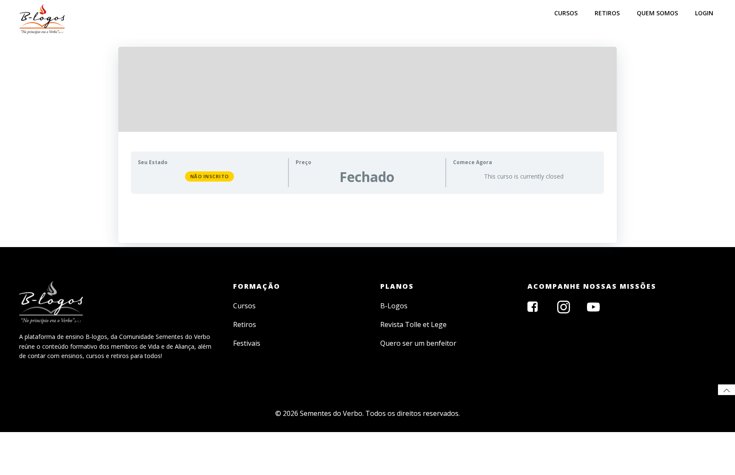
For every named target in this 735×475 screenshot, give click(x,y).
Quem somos (657, 13)
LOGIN (704, 13)
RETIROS (607, 13)
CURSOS (566, 13)
